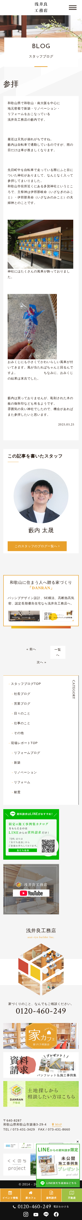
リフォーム (22, 782)
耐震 (17, 792)
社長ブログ (22, 693)
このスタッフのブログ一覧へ (36, 546)
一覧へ (57, 652)
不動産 (72, 1197)
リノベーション (25, 772)
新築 (17, 762)
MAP (58, 1125)
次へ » (41, 662)
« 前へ (31, 649)
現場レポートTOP (24, 743)
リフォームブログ (27, 752)
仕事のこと (22, 723)
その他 (19, 733)
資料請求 (51, 1197)
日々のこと (22, 713)
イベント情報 (10, 1197)
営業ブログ (22, 703)
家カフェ (31, 1197)
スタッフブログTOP (26, 683)
